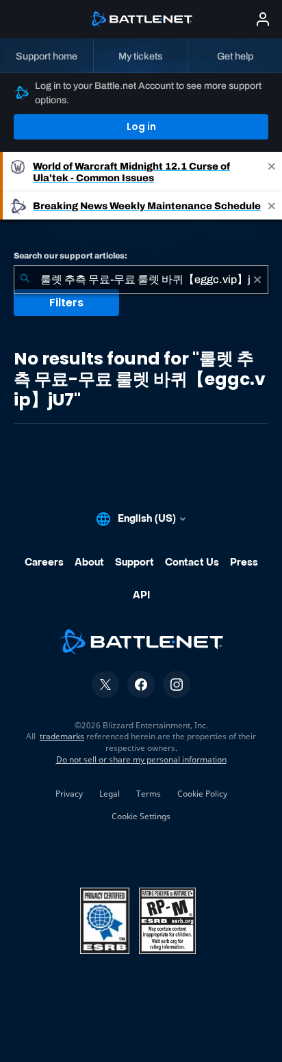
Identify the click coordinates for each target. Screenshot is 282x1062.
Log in (141, 126)
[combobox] (141, 279)
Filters (66, 302)
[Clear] (257, 279)
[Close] (271, 171)
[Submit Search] (25, 279)
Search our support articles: (70, 256)
